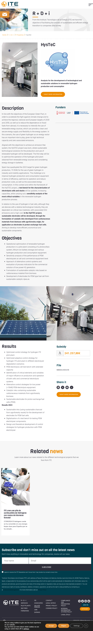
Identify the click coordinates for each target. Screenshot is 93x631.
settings (26, 629)
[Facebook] (85, 601)
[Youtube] (88, 601)
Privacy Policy (42, 590)
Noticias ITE (7, 471)
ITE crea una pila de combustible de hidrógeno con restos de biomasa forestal (15, 514)
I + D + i (11, 35)
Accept (51, 626)
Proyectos (20, 35)
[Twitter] (82, 601)
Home (4, 35)
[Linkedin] (79, 601)
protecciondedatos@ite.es (11, 590)
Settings (77, 626)
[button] (91, 5)
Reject (63, 626)
